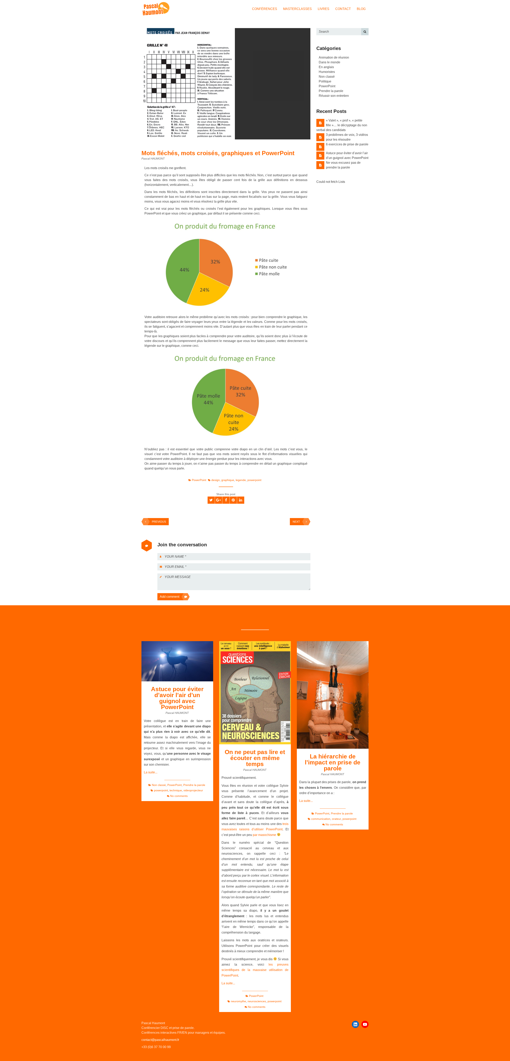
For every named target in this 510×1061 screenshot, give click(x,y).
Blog (361, 9)
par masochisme (265, 835)
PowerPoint (199, 480)
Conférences (264, 9)
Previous (159, 521)
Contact (343, 9)
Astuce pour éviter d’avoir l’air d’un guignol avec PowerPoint (177, 698)
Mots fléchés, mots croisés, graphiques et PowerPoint (217, 153)
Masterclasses (297, 9)
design (215, 480)
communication (320, 818)
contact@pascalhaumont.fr (160, 1039)
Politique (325, 81)
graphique (227, 480)
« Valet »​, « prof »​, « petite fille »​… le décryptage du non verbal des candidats (341, 125)
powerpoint (254, 480)
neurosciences (257, 1001)
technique (176, 790)
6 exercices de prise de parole (347, 144)
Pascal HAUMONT (153, 158)
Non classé (327, 76)
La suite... (150, 772)
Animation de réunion (334, 57)
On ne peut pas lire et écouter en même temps (255, 758)
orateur (336, 818)
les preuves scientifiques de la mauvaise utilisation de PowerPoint (255, 970)
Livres (323, 9)
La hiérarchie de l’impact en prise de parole (332, 762)
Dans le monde (329, 62)
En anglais (326, 67)
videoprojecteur (193, 790)
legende (241, 480)
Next (296, 521)
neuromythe (238, 1001)
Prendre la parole (331, 91)
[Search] (365, 31)
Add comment (169, 596)
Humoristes (327, 71)
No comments (179, 795)
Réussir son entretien (334, 95)
